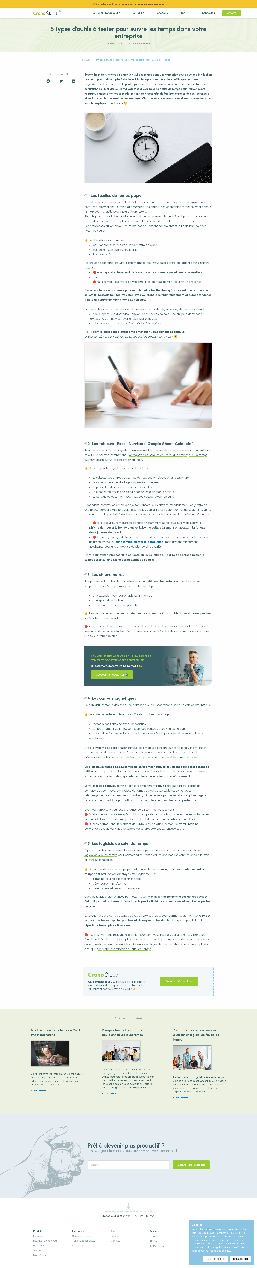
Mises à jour (39, 1255)
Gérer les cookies (215, 1258)
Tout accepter (240, 1258)
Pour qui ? (138, 13)
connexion (208, 13)
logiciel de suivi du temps (100, 855)
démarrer (231, 13)
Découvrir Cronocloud (179, 981)
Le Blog (86, 59)
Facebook (158, 1246)
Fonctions (162, 13)
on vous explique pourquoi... (150, 4)
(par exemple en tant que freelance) (139, 541)
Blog (182, 13)
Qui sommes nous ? (82, 1236)
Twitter (156, 1241)
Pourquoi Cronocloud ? (106, 13)
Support (115, 1236)
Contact (115, 1240)
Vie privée (77, 1245)
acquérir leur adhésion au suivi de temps (124, 949)
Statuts (37, 1250)
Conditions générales (83, 1240)
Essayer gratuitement (191, 1164)
